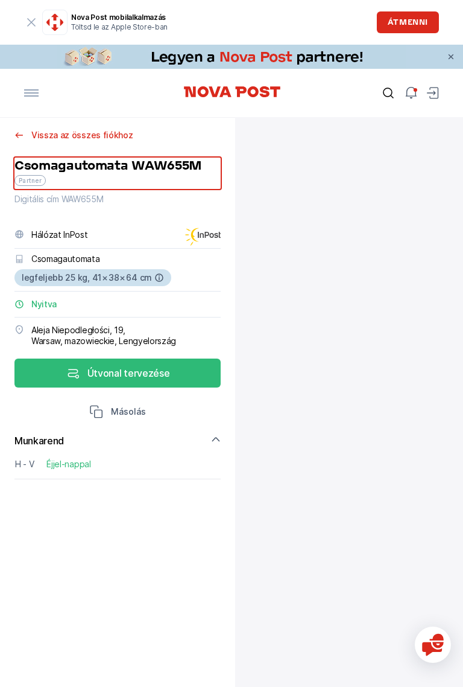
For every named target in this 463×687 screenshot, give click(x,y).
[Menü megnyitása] (31, 93)
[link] (231, 57)
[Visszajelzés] (433, 645)
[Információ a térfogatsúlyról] (159, 278)
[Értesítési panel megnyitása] (411, 93)
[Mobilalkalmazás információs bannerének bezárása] (31, 22)
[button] (117, 412)
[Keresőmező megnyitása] (388, 93)
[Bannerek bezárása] (451, 57)
